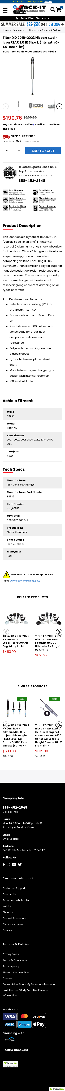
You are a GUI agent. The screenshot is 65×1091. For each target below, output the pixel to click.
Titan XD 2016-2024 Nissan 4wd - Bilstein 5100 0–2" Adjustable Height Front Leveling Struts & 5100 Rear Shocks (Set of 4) (16, 735)
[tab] (24, 225)
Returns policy (11, 966)
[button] (19, 106)
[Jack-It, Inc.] (29, 9)
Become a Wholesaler (16, 900)
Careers (7, 930)
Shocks (33, 30)
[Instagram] (8, 864)
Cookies (7, 978)
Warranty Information (16, 972)
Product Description (22, 225)
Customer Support (14, 888)
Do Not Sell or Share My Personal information (29, 984)
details (48, 1)
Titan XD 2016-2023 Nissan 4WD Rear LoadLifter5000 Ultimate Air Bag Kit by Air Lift (48, 642)
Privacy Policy (11, 954)
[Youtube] (14, 864)
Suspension (19, 30)
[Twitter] (20, 864)
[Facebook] (4, 864)
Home (6, 30)
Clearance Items (13, 924)
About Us (8, 912)
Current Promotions (15, 918)
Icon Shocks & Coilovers (49, 30)
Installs (7, 906)
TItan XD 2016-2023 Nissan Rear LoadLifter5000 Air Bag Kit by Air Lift (16, 641)
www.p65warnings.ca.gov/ (25, 580)
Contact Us (9, 894)
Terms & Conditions (15, 960)
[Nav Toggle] (5, 11)
